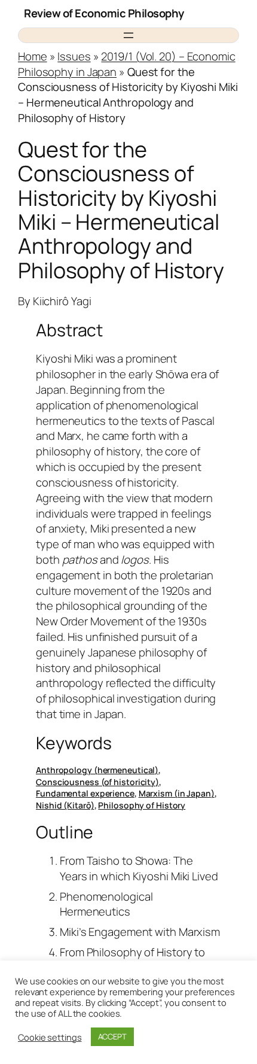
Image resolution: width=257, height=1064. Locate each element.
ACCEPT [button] (112, 1036)
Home (32, 56)
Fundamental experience (85, 793)
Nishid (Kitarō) (65, 805)
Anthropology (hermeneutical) (97, 770)
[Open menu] (128, 35)
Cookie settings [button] (50, 1037)
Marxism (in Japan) (177, 793)
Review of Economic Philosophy (104, 13)
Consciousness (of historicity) (97, 782)
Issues (73, 56)
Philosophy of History (141, 805)
